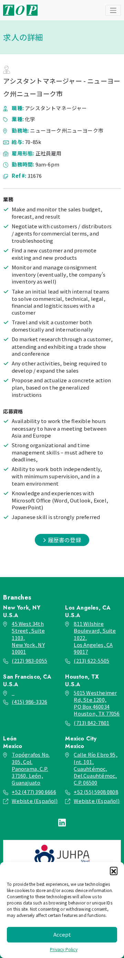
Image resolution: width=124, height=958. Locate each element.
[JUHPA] (62, 855)
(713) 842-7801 (91, 722)
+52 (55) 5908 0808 (96, 791)
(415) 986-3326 (29, 701)
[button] (113, 870)
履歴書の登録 (63, 540)
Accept (62, 934)
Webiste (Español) (35, 800)
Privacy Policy (64, 949)
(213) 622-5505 (91, 660)
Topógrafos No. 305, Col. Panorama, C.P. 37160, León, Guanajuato (31, 768)
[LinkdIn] (62, 822)
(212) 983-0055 (29, 660)
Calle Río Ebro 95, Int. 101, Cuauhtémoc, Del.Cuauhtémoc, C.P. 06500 (95, 768)
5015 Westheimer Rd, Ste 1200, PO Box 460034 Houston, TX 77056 (97, 703)
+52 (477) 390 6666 (34, 791)
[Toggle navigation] (113, 10)
